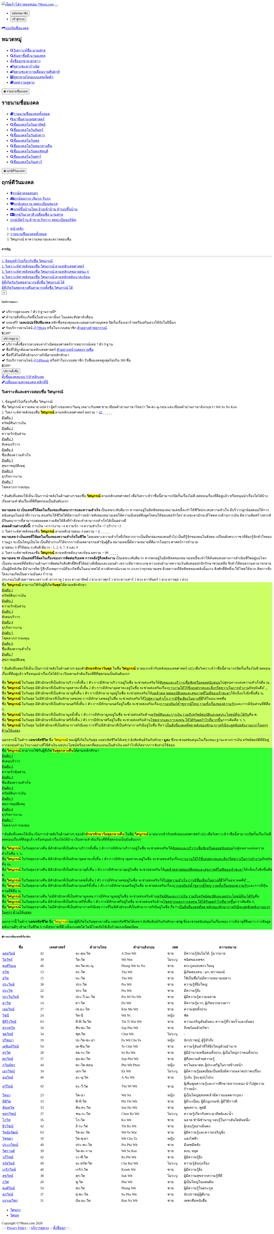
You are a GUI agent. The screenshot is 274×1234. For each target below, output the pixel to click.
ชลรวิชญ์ (9, 1114)
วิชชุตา (7, 1138)
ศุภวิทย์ (7, 1059)
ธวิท (5, 978)
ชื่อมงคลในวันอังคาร (29, 135)
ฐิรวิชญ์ (7, 1126)
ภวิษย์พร (8, 1065)
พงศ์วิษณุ (9, 966)
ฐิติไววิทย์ (9, 1021)
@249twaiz (41, 360)
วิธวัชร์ (7, 959)
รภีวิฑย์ (7, 1157)
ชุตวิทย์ (7, 1034)
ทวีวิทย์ (7, 1086)
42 (100, 412)
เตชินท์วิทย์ (10, 1046)
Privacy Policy (17, 1228)
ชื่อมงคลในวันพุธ (26, 140)
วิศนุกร (15, 1210)
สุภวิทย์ (7, 1194)
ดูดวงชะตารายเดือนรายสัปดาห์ (36, 72)
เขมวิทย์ (8, 1009)
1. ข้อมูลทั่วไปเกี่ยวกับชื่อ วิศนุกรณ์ (27, 261)
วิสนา (6, 1095)
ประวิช (7, 990)
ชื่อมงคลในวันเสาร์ (27, 162)
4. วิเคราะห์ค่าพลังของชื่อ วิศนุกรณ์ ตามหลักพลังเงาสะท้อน (46, 277)
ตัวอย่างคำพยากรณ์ (92, 328)
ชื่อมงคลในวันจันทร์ (28, 130)
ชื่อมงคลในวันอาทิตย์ (29, 124)
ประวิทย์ (8, 984)
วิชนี (5, 1015)
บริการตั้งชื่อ (10, 371)
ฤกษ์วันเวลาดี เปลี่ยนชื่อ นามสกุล (38, 214)
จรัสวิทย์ (8, 1163)
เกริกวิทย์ (9, 1169)
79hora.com (45, 4)
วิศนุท (14, 1215)
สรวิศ (6, 1052)
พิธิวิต (6, 1101)
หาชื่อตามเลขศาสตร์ (29, 119)
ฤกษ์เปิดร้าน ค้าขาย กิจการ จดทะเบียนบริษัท (43, 220)
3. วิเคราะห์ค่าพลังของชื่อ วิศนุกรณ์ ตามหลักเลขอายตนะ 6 (45, 271)
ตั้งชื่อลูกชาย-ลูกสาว (25, 61)
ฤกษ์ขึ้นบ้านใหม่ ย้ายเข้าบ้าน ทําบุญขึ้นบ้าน (45, 209)
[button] (15, 28)
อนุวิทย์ (7, 1077)
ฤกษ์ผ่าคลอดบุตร (25, 193)
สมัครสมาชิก (20, 13)
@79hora (39, 328)
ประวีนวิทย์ (10, 997)
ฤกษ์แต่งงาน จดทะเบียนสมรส (36, 204)
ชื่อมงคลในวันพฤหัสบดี (30, 151)
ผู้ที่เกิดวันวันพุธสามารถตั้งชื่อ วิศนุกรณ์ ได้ (33, 282)
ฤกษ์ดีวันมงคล (15, 171)
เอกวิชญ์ (8, 1071)
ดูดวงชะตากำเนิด (26, 66)
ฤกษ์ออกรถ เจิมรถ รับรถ (32, 198)
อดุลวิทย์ (8, 953)
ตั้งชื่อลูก (59, 1228)
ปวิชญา (8, 1040)
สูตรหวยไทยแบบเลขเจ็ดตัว (33, 77)
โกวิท (6, 1120)
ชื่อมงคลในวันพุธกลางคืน (32, 146)
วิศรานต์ (8, 1151)
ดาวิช (6, 1003)
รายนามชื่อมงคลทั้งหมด (31, 114)
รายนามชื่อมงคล (17, 91)
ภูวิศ (5, 1182)
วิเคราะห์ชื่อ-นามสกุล (29, 50)
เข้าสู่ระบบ (18, 19)
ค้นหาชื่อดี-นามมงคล (29, 56)
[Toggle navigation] (56, 5)
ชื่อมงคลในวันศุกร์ (27, 156)
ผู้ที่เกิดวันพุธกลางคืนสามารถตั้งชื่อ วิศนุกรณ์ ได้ (37, 287)
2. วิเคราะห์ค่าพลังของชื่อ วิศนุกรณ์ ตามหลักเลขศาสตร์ (43, 266)
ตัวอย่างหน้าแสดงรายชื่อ (75, 349)
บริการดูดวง (10, 338)
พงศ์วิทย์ (8, 1188)
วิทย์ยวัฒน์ (10, 1132)
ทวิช (5, 972)
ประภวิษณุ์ (10, 1145)
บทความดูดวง (23, 82)
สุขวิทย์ (7, 1176)
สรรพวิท (8, 1028)
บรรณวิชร (10, 1200)
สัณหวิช (8, 1107)
